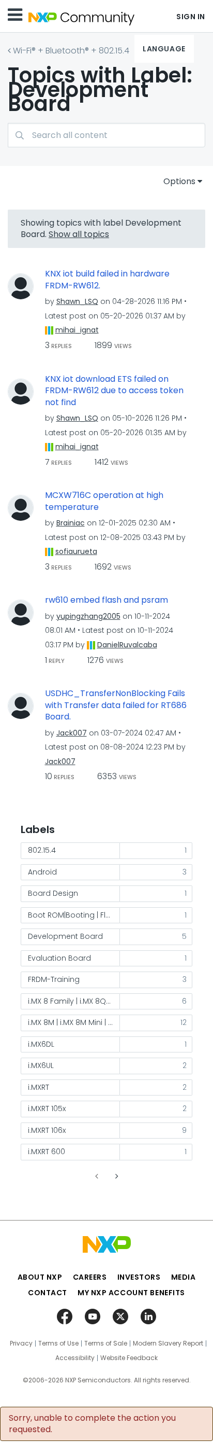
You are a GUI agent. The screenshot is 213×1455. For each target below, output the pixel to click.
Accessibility (75, 1358)
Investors (139, 1277)
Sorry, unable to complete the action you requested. (92, 1423)
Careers (90, 1277)
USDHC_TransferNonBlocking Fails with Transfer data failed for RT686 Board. (116, 705)
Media (183, 1277)
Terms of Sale (105, 1343)
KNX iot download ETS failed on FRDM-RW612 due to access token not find (114, 390)
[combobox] (106, 135)
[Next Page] (115, 1176)
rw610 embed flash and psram (106, 600)
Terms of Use (58, 1343)
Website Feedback (129, 1358)
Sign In (190, 16)
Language (164, 49)
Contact (47, 1292)
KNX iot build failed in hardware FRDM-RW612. (107, 280)
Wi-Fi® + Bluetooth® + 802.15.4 (71, 51)
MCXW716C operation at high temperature (104, 501)
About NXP (40, 1277)
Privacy (21, 1343)
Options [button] (179, 181)
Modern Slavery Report (168, 1343)
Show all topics (79, 234)
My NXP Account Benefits (131, 1292)
